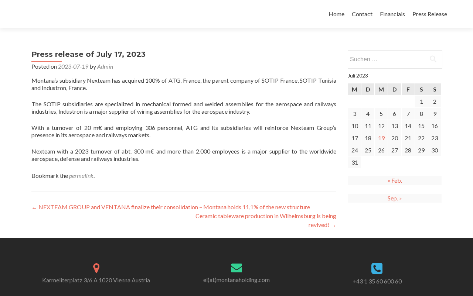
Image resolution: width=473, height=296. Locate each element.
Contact (362, 13)
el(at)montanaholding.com (236, 279)
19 (381, 137)
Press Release (429, 13)
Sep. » (395, 198)
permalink (81, 175)
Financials (392, 13)
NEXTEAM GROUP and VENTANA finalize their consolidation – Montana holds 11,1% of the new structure (170, 206)
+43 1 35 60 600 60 (377, 281)
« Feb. (395, 180)
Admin (105, 66)
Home (336, 13)
